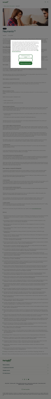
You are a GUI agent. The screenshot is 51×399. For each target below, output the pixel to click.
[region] (26, 54)
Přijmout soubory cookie (25, 63)
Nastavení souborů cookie (26, 60)
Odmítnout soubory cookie (25, 56)
